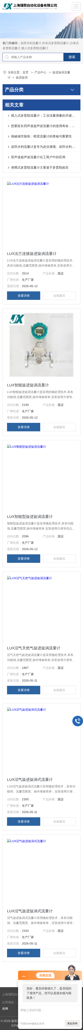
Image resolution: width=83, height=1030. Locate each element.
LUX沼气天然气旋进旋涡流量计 (33, 648)
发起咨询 (72, 1023)
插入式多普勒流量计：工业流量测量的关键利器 (43, 115)
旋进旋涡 (22, 77)
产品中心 (40, 72)
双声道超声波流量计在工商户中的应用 (38, 157)
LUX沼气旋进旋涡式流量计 (30, 779)
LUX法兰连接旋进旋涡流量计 (32, 254)
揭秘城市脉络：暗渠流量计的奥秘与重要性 (41, 136)
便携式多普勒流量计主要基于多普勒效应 (40, 167)
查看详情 (24, 295)
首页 (26, 72)
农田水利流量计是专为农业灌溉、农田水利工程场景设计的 (43, 146)
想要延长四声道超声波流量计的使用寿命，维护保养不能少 (43, 126)
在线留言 (59, 295)
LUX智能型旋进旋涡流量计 (30, 516)
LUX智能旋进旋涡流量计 (28, 385)
